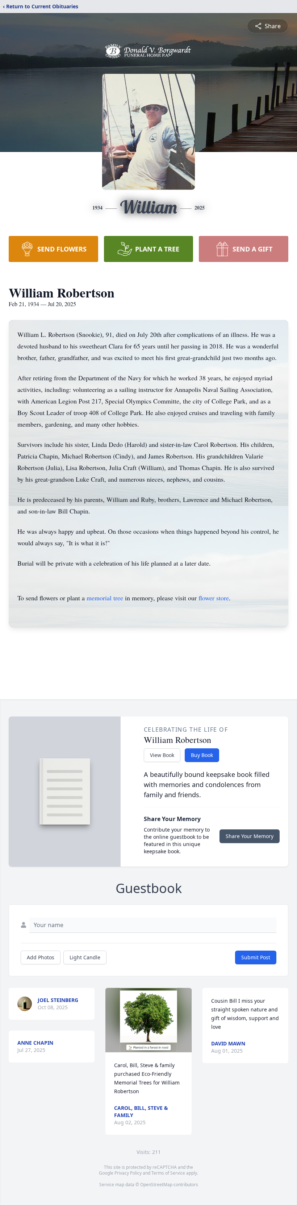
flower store (213, 597)
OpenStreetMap (156, 1184)
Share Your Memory (249, 836)
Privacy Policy (128, 1173)
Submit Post (255, 957)
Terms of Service (168, 1173)
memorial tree (105, 597)
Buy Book (202, 755)
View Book (162, 755)
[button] (148, 1020)
